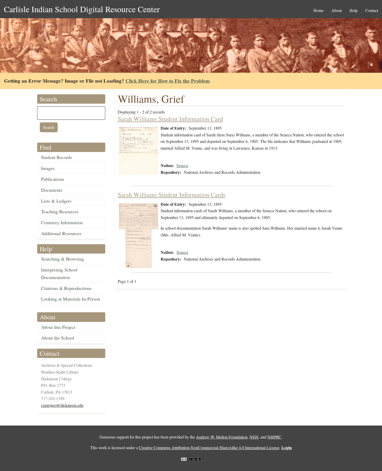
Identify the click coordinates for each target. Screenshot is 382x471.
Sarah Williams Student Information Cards (171, 194)
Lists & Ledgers (56, 201)
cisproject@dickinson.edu (62, 405)
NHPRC (274, 437)
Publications (52, 179)
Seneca (182, 165)
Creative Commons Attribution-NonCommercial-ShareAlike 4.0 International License (209, 447)
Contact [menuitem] (371, 10)
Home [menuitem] (318, 10)
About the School (57, 338)
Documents (51, 190)
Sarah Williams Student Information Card (170, 119)
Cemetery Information (62, 222)
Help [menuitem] (354, 10)
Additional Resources (61, 233)
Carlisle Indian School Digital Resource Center (82, 9)
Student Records (56, 157)
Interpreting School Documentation (59, 273)
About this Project (58, 327)
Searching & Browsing (62, 259)
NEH (253, 437)
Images (48, 168)
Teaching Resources (59, 211)
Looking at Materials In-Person (70, 299)
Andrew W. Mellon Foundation (221, 437)
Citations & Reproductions (66, 288)
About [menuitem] (336, 10)
